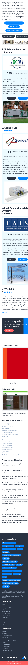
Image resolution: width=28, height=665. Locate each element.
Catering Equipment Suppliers (10, 434)
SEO (3, 609)
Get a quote (9, 330)
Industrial (19, 564)
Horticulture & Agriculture (9, 561)
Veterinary (5, 586)
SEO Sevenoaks (6, 646)
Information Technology (9, 567)
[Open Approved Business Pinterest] (8, 657)
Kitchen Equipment (7, 445)
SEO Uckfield (5, 652)
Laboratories (18, 571)
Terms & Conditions (7, 635)
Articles (4, 623)
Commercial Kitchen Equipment (11, 438)
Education (5, 552)
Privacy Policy (5, 14)
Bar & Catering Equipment (9, 427)
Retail (4, 577)
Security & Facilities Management (11, 580)
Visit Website (22, 98)
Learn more (11, 98)
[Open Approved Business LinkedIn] (11, 657)
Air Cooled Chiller (7, 423)
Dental (20, 549)
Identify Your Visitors (7, 608)
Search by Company (8, 36)
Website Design (6, 611)
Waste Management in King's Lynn (11, 455)
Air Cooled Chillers (7, 425)
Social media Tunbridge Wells (9, 641)
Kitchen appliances (7, 443)
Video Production (6, 615)
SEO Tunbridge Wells (7, 650)
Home (3, 604)
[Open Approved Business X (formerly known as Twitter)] (16, 657)
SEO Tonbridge (5, 648)
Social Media (5, 617)
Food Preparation (7, 441)
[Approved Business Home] (24, 657)
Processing (17, 574)
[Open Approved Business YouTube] (14, 657)
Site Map (4, 631)
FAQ (3, 624)
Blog (3, 639)
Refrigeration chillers (7, 447)
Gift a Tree (4, 619)
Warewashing (5, 451)
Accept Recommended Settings (14, 23)
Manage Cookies (14, 26)
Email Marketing (6, 613)
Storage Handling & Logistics (10, 583)
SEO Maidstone (6, 644)
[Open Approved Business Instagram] (5, 657)
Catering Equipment (7, 432)
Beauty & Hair (19, 546)
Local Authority (7, 574)
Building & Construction (9, 549)
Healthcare (6, 558)
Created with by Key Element (14, 663)
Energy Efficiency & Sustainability (11, 555)
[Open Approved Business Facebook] (2, 657)
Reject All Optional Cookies (14, 30)
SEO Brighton (5, 642)
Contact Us (5, 637)
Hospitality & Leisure (8, 564)
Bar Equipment (6, 428)
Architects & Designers (9, 543)
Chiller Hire (5, 436)
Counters (4, 440)
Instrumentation (7, 571)
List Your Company (6, 606)
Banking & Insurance (8, 546)
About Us (4, 633)
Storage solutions (7, 449)
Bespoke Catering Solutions (9, 430)
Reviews (4, 621)
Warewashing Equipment (9, 453)
